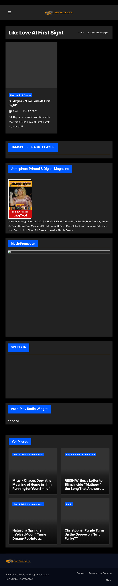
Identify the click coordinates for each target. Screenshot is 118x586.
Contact (81, 573)
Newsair (10, 578)
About (109, 580)
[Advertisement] (27, 376)
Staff (16, 111)
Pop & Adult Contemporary (28, 454)
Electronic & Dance (20, 95)
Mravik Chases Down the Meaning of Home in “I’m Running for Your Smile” (32, 484)
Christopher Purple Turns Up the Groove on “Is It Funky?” (85, 534)
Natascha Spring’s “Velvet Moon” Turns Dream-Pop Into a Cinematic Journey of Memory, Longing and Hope (29, 540)
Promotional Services (100, 573)
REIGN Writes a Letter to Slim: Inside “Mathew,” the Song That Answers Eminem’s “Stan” (83, 486)
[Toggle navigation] (9, 12)
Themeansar (25, 578)
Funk (68, 504)
